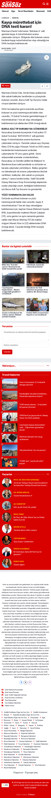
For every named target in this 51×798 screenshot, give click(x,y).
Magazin (21, 725)
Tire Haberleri (9, 765)
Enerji (16, 720)
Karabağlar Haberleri (33, 747)
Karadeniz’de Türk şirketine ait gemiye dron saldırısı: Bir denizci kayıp (37, 290)
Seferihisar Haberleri (12, 762)
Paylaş (7, 86)
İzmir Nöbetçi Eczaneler (14, 690)
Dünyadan (34, 717)
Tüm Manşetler (10, 700)
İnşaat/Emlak (27, 720)
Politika (40, 725)
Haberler (5, 18)
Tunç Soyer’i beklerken (23, 542)
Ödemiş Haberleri (29, 760)
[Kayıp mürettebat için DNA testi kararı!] (25, 68)
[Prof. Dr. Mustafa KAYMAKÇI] (7, 483)
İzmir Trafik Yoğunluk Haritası (16, 695)
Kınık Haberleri (9, 754)
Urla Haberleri (40, 765)
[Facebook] (21, 682)
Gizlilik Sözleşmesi (40, 712)
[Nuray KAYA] (7, 563)
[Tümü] (48, 366)
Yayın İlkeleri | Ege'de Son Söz (15, 717)
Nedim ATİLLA (20, 527)
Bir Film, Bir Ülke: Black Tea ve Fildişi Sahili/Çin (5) (29, 518)
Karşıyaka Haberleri (30, 749)
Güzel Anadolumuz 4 (23, 496)
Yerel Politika (35, 728)
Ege (13, 11)
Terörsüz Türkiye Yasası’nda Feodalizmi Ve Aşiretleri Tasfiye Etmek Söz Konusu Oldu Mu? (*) (31, 484)
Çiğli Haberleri (41, 741)
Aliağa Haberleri (26, 731)
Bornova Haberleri (28, 739)
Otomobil (7, 723)
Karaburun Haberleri (11, 749)
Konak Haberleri (25, 754)
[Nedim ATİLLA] (7, 529)
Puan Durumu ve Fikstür (14, 698)
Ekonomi (40, 11)
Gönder (7, 352)
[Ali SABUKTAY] (7, 506)
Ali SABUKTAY (20, 504)
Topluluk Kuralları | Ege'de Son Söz (26, 715)
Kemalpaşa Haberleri (12, 752)
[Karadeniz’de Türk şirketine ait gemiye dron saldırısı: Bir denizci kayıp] (38, 280)
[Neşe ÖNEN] (7, 517)
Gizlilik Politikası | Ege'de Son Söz (17, 712)
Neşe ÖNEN (19, 514)
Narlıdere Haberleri (11, 760)
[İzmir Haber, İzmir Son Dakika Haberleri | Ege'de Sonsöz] (12, 4)
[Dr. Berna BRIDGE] (7, 494)
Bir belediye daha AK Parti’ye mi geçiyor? (28, 553)
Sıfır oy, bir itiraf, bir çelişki (25, 507)
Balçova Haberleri (11, 733)
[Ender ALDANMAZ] (7, 552)
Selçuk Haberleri (29, 762)
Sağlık (6, 728)
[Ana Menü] (47, 4)
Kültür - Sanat (9, 725)
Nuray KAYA (19, 561)
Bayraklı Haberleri (10, 736)
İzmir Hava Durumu (12, 692)
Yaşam (31, 725)
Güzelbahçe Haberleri (12, 747)
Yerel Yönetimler (26, 11)
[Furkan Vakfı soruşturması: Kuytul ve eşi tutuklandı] (38, 305)
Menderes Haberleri (12, 757)
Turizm (25, 723)
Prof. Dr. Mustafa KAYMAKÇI (26, 480)
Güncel (5, 11)
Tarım (17, 723)
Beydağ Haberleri (11, 739)
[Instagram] (30, 682)
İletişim (6, 715)
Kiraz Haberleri (29, 752)
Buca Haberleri (9, 741)
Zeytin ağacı (19, 565)
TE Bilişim (31, 795)
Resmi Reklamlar (10, 768)
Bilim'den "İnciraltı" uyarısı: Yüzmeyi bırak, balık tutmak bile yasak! (12, 267)
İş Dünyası (39, 720)
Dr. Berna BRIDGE (21, 492)
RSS (6, 785)
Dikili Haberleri (9, 744)
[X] (26, 682)
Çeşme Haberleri (25, 741)
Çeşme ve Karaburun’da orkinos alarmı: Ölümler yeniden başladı (12, 315)
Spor (14, 728)
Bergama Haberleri (28, 736)
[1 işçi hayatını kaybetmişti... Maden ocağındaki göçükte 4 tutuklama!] (13, 280)
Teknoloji (23, 728)
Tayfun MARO (20, 538)
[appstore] (18, 773)
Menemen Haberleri (31, 757)
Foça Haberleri (24, 744)
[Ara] (44, 4)
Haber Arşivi (9, 706)
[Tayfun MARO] (7, 540)
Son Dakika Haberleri (13, 703)
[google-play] (31, 773)
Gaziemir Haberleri (41, 744)
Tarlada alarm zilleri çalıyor (25, 530)
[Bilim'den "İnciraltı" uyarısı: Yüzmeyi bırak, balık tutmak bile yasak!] (13, 257)
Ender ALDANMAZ (22, 549)
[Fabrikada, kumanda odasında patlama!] (38, 257)
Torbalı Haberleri (24, 765)
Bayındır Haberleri (28, 733)
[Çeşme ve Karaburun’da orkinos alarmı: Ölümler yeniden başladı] (13, 305)
